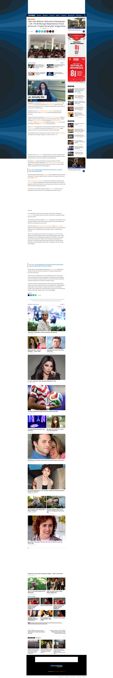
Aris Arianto (44, 28)
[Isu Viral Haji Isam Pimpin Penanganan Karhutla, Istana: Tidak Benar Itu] (71, 109)
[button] (85, 15)
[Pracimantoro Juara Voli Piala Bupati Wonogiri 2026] (71, 136)
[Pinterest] (47, 31)
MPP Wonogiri (43, 123)
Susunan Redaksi (60, 676)
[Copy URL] (55, 31)
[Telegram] (45, 31)
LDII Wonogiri (44, 112)
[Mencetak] (53, 31)
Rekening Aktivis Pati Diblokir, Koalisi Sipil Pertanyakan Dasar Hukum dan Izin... (79, 114)
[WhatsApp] (42, 31)
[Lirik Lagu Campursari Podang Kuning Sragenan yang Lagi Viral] (71, 148)
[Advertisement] (46, 145)
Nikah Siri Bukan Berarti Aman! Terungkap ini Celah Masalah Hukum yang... (79, 96)
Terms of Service (72, 676)
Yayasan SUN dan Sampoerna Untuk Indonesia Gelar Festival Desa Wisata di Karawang (36, 632)
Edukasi (79, 15)
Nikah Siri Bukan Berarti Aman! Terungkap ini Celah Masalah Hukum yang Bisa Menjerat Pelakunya (46, 651)
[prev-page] (63, 638)
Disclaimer (83, 676)
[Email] (50, 31)
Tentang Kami (67, 676)
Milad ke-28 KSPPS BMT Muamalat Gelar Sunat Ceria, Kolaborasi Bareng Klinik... (80, 130)
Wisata (52, 15)
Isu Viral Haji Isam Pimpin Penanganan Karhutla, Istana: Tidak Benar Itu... (79, 108)
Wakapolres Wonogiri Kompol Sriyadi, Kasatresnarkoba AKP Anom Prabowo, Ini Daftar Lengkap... (80, 90)
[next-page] (64, 638)
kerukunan (51, 104)
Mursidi (41, 120)
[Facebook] (37, 31)
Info (58, 15)
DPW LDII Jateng (40, 122)
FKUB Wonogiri (31, 104)
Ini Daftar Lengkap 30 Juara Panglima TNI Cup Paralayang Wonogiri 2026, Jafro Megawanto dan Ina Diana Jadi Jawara (59, 651)
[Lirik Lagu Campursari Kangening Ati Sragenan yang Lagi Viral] (71, 142)
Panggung (71, 15)
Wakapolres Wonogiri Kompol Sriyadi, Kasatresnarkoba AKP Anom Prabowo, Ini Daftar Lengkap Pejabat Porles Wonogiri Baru (33, 651)
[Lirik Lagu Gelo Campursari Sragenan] (71, 125)
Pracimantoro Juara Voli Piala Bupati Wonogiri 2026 (79, 135)
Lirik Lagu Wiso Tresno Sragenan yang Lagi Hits (79, 153)
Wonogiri (32, 19)
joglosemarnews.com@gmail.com (59, 671)
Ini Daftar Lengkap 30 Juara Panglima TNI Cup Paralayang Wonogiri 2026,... (80, 102)
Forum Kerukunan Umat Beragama (54, 103)
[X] (39, 31)
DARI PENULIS (38, 637)
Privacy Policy (79, 676)
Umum (39, 15)
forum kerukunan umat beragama (46, 111)
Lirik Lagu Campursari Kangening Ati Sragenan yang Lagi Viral (80, 141)
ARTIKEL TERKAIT (31, 637)
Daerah (46, 15)
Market (64, 15)
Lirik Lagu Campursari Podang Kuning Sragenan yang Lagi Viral (79, 147)
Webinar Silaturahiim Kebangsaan (53, 162)
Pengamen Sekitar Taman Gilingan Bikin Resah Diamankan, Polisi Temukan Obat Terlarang (57, 632)
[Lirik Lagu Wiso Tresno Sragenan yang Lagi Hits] (71, 154)
